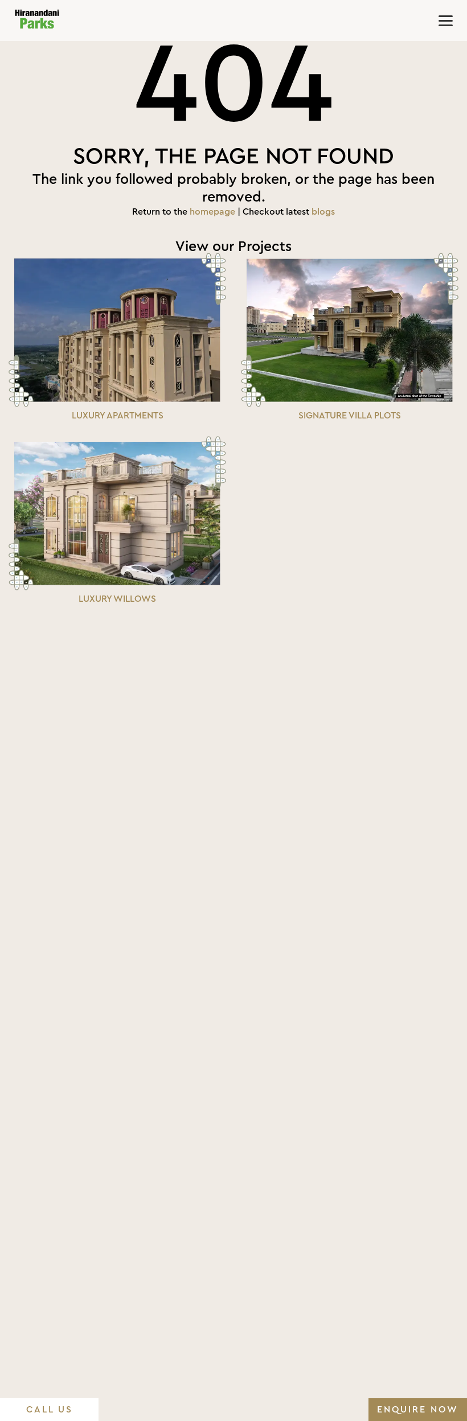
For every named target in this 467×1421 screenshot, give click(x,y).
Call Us (49, 1409)
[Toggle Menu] (445, 21)
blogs (323, 211)
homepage (212, 211)
